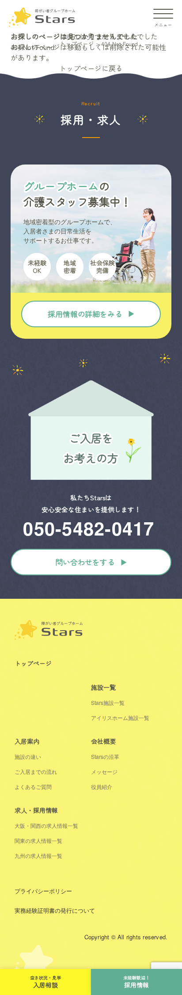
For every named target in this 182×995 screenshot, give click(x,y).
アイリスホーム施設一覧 (120, 717)
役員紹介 (101, 786)
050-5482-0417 (88, 528)
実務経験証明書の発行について (55, 910)
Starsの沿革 (105, 756)
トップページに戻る (91, 68)
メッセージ (104, 771)
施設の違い (28, 756)
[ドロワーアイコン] (163, 14)
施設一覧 (103, 687)
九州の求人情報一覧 (38, 855)
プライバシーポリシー (43, 891)
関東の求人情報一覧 (38, 840)
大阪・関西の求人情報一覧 (46, 825)
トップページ (33, 663)
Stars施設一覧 (108, 702)
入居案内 (27, 741)
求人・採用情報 (36, 810)
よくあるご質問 (33, 786)
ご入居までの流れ (36, 771)
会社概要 (103, 741)
